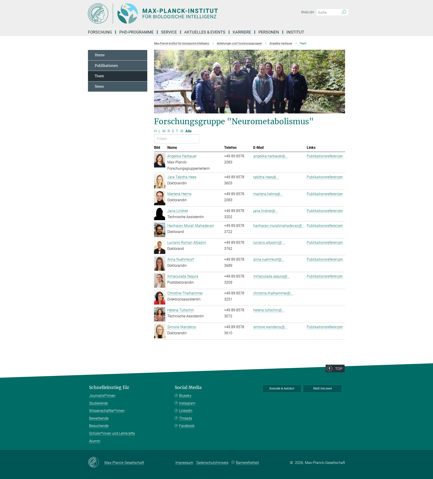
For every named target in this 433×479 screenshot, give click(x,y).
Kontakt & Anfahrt (281, 388)
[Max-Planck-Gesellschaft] (96, 462)
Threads (185, 418)
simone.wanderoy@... (270, 327)
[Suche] (343, 12)
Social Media (188, 387)
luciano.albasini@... (269, 242)
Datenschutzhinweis (212, 463)
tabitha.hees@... (266, 177)
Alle (188, 131)
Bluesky (185, 395)
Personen (268, 32)
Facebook (187, 426)
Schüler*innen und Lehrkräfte (112, 433)
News (99, 86)
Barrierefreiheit (247, 463)
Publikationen (106, 65)
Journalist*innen (102, 395)
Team (99, 76)
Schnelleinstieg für (109, 387)
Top (338, 368)
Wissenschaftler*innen (107, 411)
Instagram (187, 403)
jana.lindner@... (265, 211)
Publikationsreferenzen (325, 156)
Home (100, 55)
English (307, 12)
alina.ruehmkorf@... (268, 259)
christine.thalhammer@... (273, 293)
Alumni (94, 441)
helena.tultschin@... (269, 310)
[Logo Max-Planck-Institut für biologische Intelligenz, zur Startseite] (172, 13)
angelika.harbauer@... (270, 156)
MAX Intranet (322, 388)
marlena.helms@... (268, 194)
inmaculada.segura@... (271, 276)
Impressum (184, 463)
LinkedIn (185, 411)
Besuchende (98, 426)
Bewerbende (98, 418)
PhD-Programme (136, 32)
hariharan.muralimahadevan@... (279, 226)
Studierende (98, 403)
